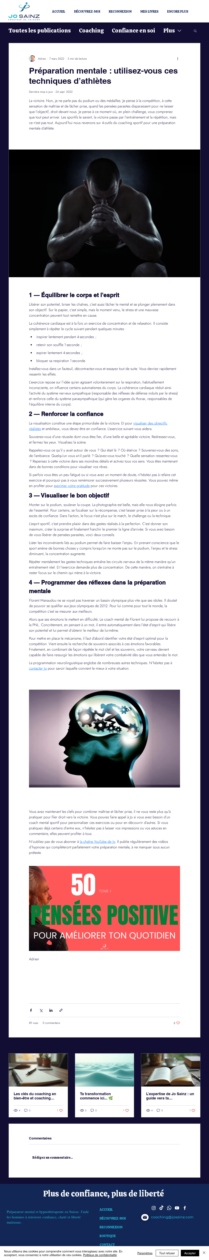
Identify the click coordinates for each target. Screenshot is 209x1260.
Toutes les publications (40, 30)
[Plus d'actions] (177, 58)
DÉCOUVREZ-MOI (113, 1218)
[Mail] (145, 1217)
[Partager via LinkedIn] (51, 1010)
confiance (89, 1193)
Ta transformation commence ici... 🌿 (96, 1096)
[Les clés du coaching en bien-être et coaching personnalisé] (38, 1070)
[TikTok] (161, 1208)
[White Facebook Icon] (184, 1208)
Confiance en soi (133, 30)
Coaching (91, 30)
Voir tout (195, 1046)
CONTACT (107, 1245)
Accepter (190, 1253)
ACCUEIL (106, 1210)
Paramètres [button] (144, 1253)
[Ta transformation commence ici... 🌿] (104, 1070)
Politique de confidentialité (100, 1255)
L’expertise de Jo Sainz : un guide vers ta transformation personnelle (170, 1096)
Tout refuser (167, 1253)
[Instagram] (153, 1208)
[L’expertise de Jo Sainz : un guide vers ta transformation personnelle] (170, 1070)
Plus (169, 30)
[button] (195, 30)
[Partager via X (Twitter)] (41, 1010)
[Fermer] (204, 1253)
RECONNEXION (111, 1227)
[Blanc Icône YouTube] (177, 1208)
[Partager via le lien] (61, 1010)
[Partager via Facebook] (31, 1010)
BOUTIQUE (108, 1236)
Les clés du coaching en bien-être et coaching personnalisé (35, 1096)
